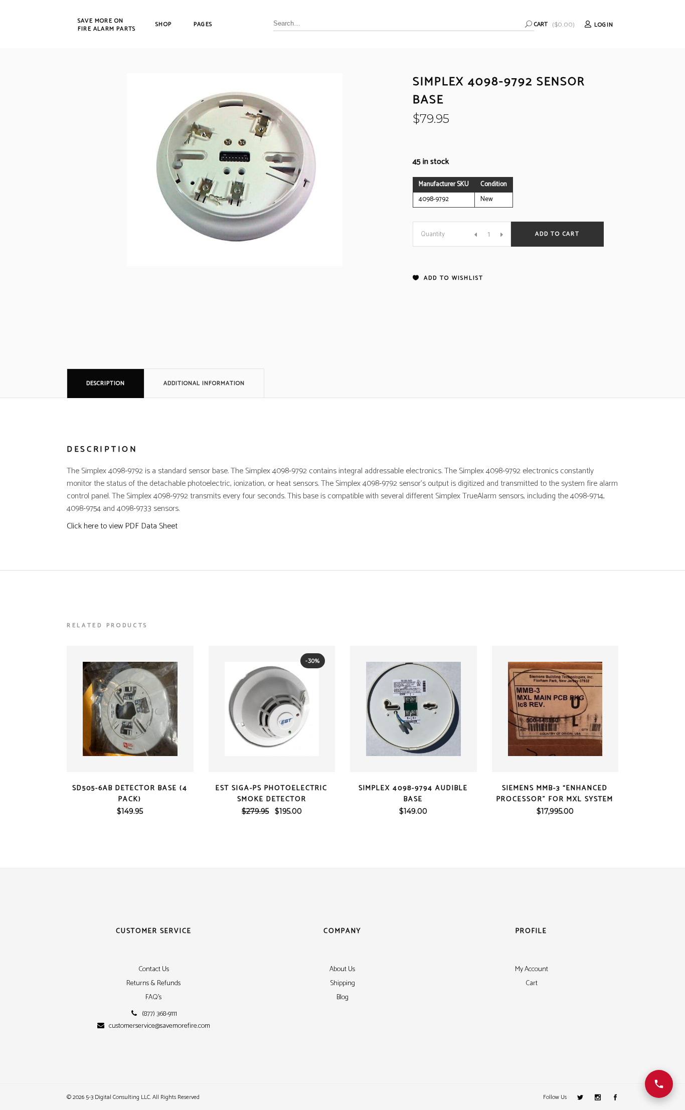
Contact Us (153, 969)
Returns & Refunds (153, 983)
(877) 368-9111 (159, 1014)
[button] (448, 278)
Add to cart (557, 234)
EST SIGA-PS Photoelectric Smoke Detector (271, 794)
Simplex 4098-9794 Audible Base (413, 794)
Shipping (342, 983)
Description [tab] (105, 383)
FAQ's (153, 997)
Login (603, 25)
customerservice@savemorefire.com (159, 1026)
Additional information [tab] (204, 383)
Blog (342, 997)
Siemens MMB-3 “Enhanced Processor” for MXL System (554, 794)
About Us (342, 969)
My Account (531, 969)
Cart (532, 983)
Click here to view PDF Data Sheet (122, 526)
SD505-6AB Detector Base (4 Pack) (130, 794)
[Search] (528, 24)
